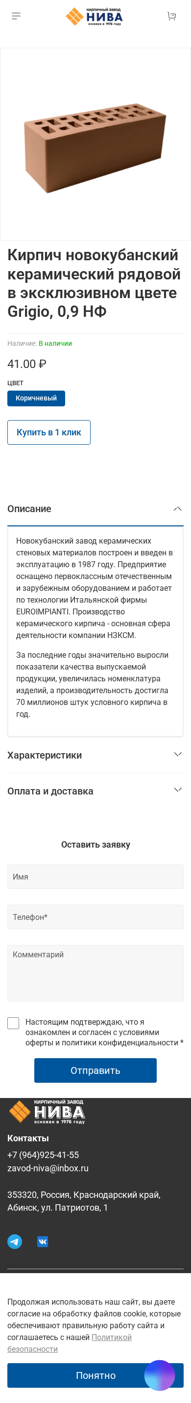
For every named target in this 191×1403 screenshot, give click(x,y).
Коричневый (36, 398)
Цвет (15, 383)
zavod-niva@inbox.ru (48, 1168)
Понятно (96, 1375)
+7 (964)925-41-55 (43, 1155)
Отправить (95, 1070)
